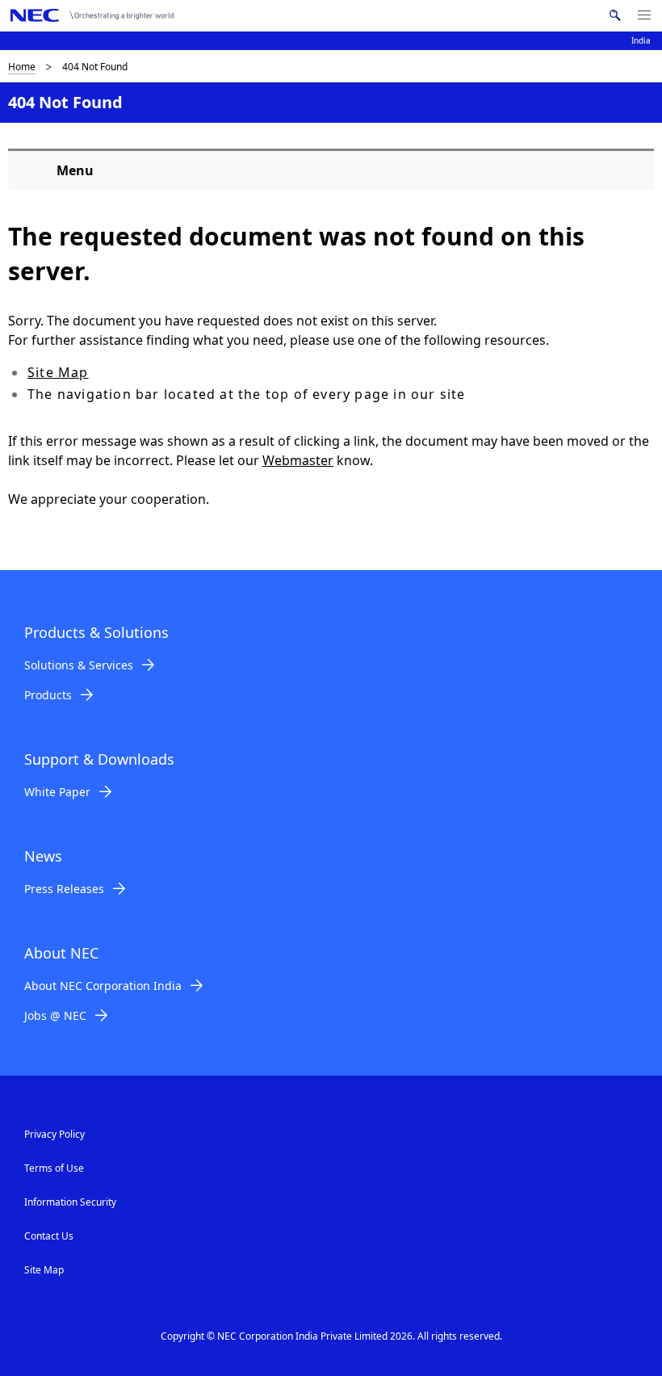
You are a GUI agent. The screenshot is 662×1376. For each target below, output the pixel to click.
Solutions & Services (78, 665)
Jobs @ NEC (55, 1015)
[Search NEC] (615, 15)
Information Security (70, 1202)
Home (22, 66)
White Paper (57, 791)
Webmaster (297, 460)
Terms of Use (54, 1168)
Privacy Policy (54, 1134)
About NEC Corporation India (103, 985)
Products (48, 695)
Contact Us (48, 1236)
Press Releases (64, 888)
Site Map (58, 372)
